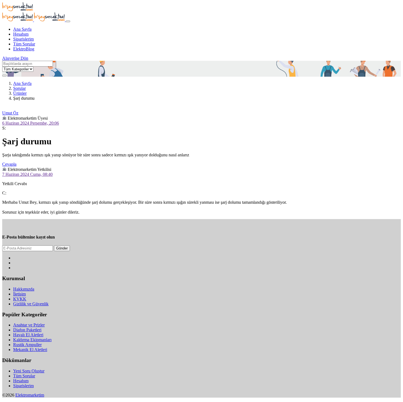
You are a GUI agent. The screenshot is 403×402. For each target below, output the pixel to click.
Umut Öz (10, 113)
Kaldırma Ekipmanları (32, 339)
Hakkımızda (23, 289)
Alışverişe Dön (15, 58)
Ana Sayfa (22, 29)
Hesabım (21, 34)
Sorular (19, 88)
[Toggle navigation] (68, 21)
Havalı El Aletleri (28, 334)
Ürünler (20, 93)
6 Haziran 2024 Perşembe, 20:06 (30, 123)
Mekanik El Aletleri (30, 349)
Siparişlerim (23, 39)
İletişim (19, 294)
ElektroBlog (23, 49)
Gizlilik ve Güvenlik (31, 304)
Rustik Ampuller (27, 344)
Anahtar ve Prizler (29, 325)
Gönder (62, 248)
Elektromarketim (29, 395)
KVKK (19, 299)
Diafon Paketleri (27, 330)
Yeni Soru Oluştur (28, 371)
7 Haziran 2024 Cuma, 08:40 (27, 174)
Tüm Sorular (24, 44)
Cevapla (9, 164)
